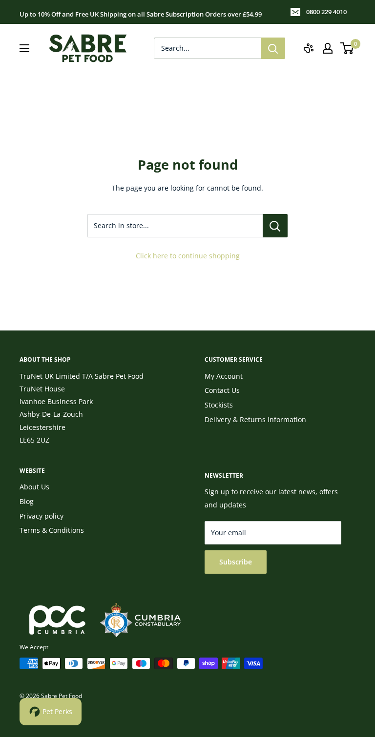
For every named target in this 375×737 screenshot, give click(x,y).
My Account (224, 376)
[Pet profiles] (308, 48)
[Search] (273, 48)
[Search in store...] (275, 225)
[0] (347, 48)
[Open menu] (24, 48)
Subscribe (235, 561)
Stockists (219, 404)
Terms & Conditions (52, 530)
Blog (27, 501)
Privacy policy (41, 516)
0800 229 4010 (326, 11)
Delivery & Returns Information (255, 419)
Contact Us (222, 390)
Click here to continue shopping (188, 255)
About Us (34, 486)
